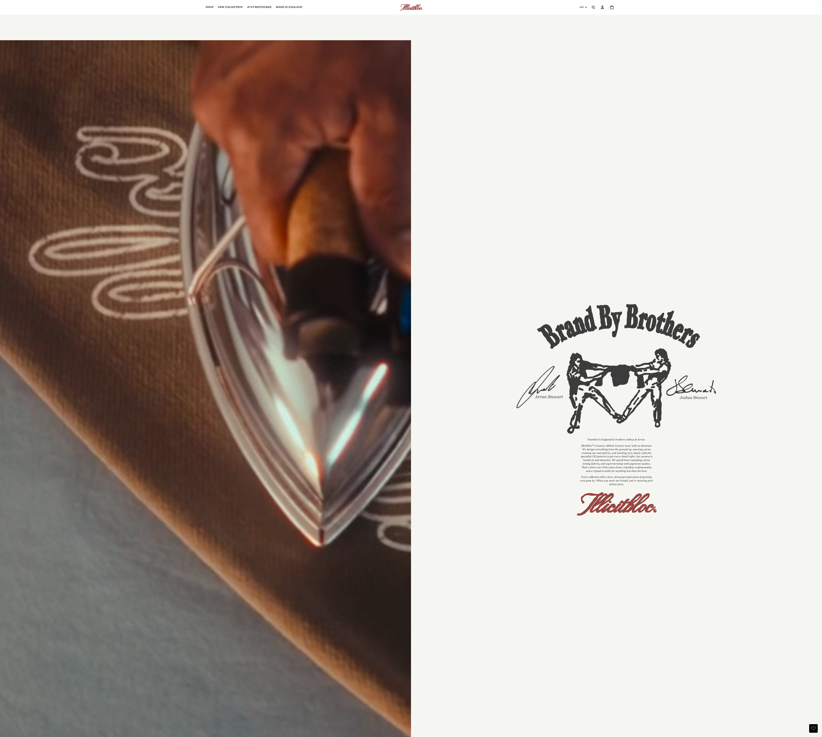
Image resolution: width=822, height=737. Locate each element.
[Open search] (593, 7)
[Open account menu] (602, 7)
